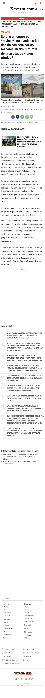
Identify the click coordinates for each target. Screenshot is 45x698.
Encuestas (7, 634)
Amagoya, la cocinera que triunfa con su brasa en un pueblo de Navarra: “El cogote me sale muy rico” (24, 335)
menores (22, 122)
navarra (8, 122)
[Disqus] (22, 499)
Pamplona (6, 619)
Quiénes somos (9, 649)
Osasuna (6, 638)
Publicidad (8, 657)
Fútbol (27, 607)
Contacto (7, 653)
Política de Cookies (10, 660)
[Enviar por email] (31, 116)
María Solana (32, 122)
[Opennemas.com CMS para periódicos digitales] (22, 681)
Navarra (6, 604)
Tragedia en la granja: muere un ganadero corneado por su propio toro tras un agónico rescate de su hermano (24, 358)
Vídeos (27, 638)
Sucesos (7, 610)
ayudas (15, 122)
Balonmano (29, 616)
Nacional (27, 625)
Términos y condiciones (27, 451)
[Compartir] (13, 116)
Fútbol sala (29, 619)
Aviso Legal (30, 649)
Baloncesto (29, 610)
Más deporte (29, 621)
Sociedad (7, 616)
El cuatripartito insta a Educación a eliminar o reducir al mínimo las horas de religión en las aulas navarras (29, 141)
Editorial (6, 626)
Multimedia (28, 632)
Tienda (28, 660)
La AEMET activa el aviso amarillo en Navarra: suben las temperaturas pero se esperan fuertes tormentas (25, 408)
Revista (27, 629)
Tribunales (7, 613)
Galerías (28, 635)
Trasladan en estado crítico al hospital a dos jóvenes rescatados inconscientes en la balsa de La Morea (22, 24)
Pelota (27, 613)
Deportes (27, 604)
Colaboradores (8, 628)
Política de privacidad (11, 664)
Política (6, 607)
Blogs (6, 631)
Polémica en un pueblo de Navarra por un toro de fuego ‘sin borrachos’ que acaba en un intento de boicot (25, 378)
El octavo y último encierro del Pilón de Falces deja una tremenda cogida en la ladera (24, 398)
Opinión (5, 623)
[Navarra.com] (22, 9)
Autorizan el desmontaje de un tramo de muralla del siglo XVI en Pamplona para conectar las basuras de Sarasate (24, 368)
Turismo (28, 657)
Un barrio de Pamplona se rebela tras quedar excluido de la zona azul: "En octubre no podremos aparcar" (23, 388)
